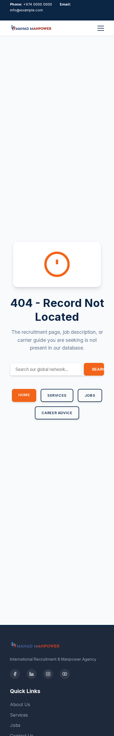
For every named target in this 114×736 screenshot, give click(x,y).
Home (24, 395)
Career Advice (57, 413)
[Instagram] (48, 674)
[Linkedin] (32, 674)
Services (57, 395)
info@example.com (26, 10)
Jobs (90, 395)
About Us (20, 704)
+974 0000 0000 (37, 4)
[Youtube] (65, 674)
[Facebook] (15, 674)
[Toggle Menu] (100, 28)
